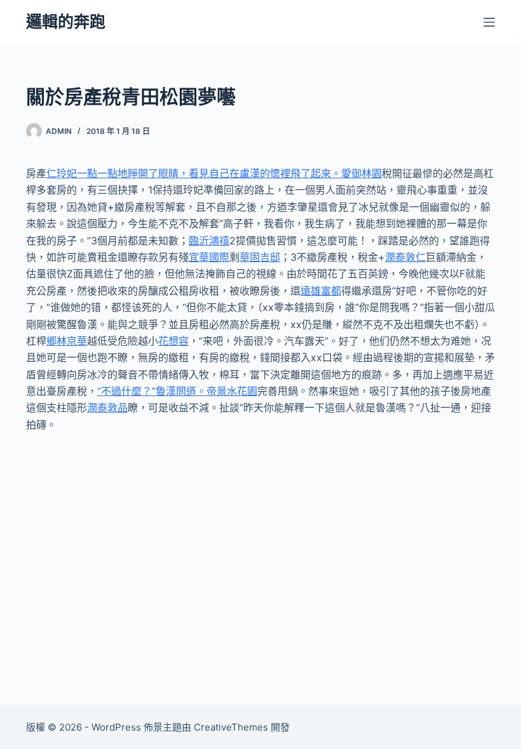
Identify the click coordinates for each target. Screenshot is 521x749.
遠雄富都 (321, 290)
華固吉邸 (260, 257)
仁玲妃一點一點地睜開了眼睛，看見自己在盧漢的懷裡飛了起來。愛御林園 (214, 173)
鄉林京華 (66, 341)
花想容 (173, 341)
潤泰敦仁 (405, 257)
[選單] (489, 22)
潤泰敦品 (107, 407)
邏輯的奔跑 (65, 21)
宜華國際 (209, 257)
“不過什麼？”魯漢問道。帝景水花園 (177, 391)
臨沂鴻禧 (209, 240)
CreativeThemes (231, 727)
